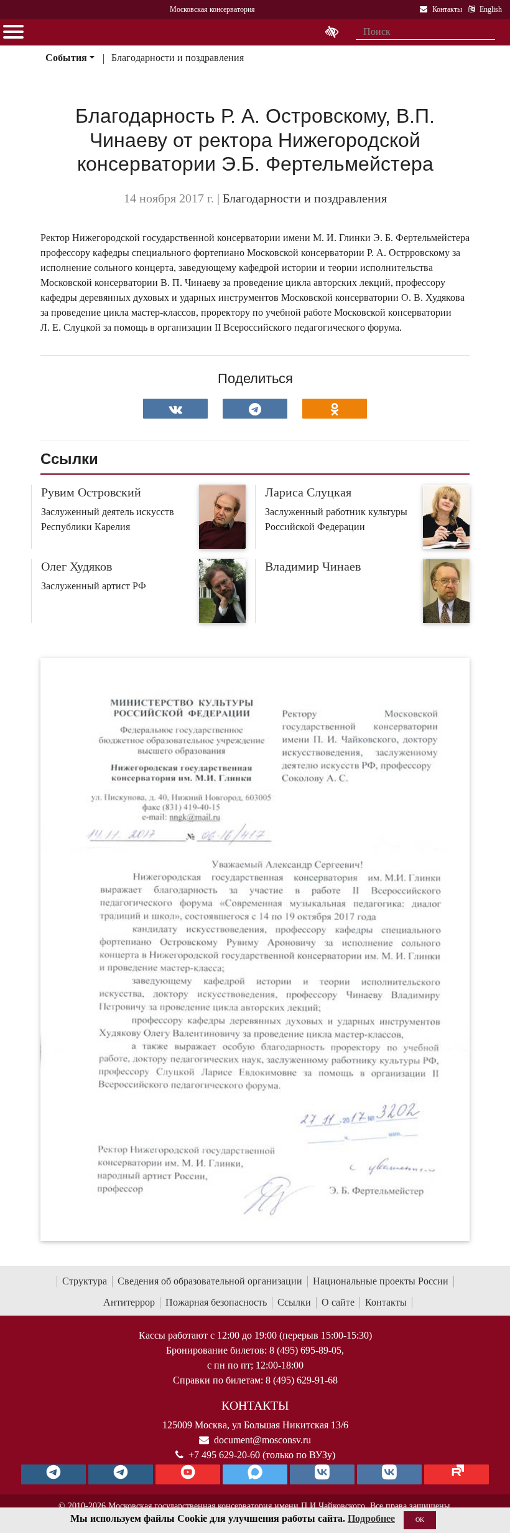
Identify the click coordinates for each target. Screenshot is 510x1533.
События (66, 57)
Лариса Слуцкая (308, 492)
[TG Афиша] (120, 1474)
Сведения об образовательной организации (210, 1281)
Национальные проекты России (380, 1281)
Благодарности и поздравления (177, 57)
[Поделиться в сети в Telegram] (255, 409)
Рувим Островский (91, 492)
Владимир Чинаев (313, 566)
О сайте (338, 1302)
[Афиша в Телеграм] (456, 1474)
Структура (84, 1281)
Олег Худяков (76, 566)
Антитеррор (129, 1302)
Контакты (386, 1302)
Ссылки (294, 1302)
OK (419, 1519)
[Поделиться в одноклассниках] (334, 409)
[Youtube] (187, 1474)
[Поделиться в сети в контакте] (175, 409)
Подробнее (371, 1518)
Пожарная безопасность (216, 1302)
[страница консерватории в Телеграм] (53, 1474)
